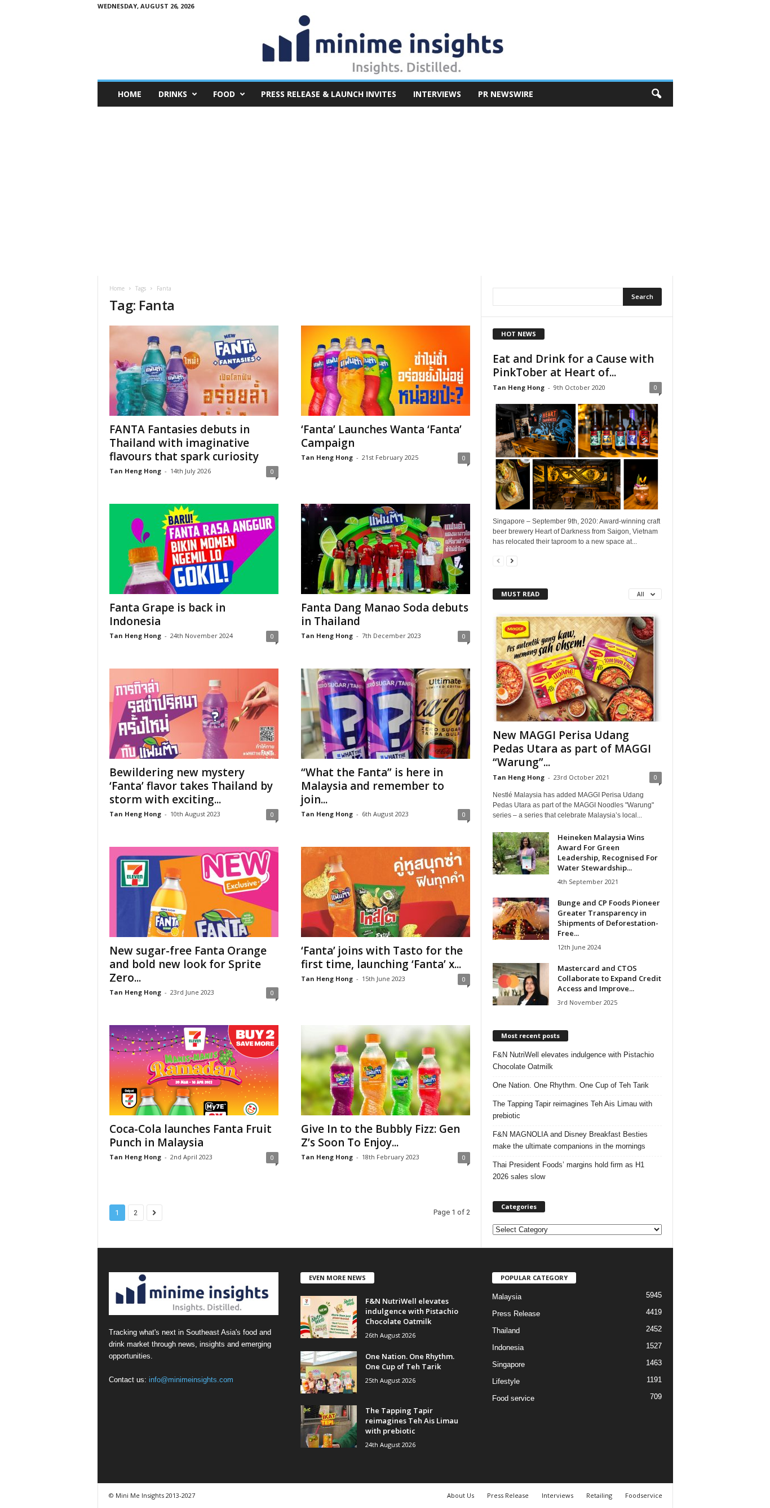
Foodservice (643, 1495)
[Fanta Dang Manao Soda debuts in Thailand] (385, 549)
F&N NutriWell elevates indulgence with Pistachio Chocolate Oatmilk (573, 1060)
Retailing (599, 1495)
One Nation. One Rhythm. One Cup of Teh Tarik (571, 1085)
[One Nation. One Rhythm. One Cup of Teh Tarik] (328, 1372)
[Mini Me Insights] (385, 46)
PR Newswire (505, 94)
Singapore (508, 1364)
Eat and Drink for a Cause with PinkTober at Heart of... (573, 365)
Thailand (506, 1330)
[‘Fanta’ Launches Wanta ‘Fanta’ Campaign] (385, 371)
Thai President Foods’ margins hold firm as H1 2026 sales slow (568, 1170)
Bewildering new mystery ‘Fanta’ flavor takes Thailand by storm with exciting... (191, 786)
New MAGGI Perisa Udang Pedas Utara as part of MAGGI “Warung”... (572, 749)
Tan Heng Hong (135, 471)
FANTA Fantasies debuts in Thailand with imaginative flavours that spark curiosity (184, 443)
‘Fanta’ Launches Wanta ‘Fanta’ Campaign (381, 436)
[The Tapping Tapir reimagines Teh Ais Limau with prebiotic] (328, 1426)
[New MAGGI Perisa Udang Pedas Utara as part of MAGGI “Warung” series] (577, 667)
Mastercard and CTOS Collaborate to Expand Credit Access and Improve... (609, 978)
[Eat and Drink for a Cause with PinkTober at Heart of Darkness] (577, 454)
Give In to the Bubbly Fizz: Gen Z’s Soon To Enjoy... (380, 1136)
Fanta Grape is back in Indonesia (167, 614)
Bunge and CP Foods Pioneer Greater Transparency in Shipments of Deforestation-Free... (608, 918)
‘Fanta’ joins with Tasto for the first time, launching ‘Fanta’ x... (382, 957)
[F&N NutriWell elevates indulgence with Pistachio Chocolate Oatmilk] (328, 1317)
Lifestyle (506, 1381)
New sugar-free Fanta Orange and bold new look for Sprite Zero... (188, 964)
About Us (460, 1495)
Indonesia (508, 1347)
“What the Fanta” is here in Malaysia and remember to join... (372, 786)
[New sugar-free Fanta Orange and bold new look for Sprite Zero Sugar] (193, 892)
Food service (513, 1398)
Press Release (516, 1313)
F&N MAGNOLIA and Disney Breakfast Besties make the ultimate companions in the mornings (570, 1140)
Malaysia (506, 1296)
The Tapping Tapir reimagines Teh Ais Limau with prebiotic (572, 1110)
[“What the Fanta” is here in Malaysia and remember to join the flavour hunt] (385, 714)
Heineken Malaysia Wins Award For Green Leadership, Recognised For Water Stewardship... (607, 852)
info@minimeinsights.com (191, 1379)
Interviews (437, 94)
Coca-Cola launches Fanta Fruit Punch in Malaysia (190, 1136)
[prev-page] (498, 560)
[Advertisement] (385, 191)
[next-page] (511, 560)
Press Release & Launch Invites (328, 94)
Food (224, 94)
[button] (656, 94)
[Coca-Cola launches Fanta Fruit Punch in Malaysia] (193, 1070)
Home (129, 94)
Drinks (172, 94)
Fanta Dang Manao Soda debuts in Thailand (384, 614)
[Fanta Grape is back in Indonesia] (193, 549)
